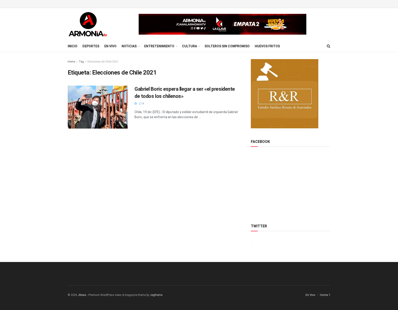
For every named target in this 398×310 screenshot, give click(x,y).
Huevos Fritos (267, 46)
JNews (82, 295)
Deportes (90, 46)
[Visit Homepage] (88, 24)
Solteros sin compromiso (227, 46)
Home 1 (325, 295)
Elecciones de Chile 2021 (103, 61)
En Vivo (110, 46)
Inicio (72, 46)
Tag (81, 61)
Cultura (189, 46)
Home (71, 61)
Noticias (129, 46)
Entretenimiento (159, 46)
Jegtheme (156, 295)
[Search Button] (328, 46)
